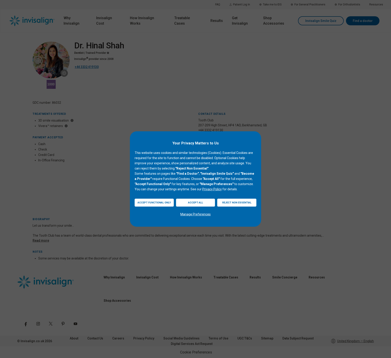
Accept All (195, 202)
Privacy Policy (212, 189)
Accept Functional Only (154, 202)
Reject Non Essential (236, 202)
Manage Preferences (195, 214)
